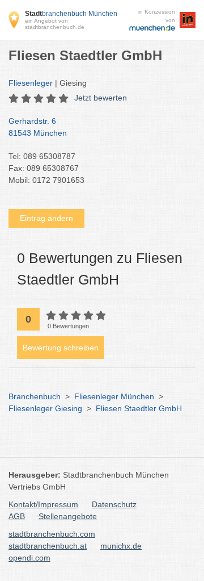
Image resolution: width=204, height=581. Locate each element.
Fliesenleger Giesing (45, 408)
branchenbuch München (71, 14)
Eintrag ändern (46, 218)
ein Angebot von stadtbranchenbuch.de (54, 24)
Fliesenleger (30, 82)
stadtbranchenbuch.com (51, 533)
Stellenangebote (68, 516)
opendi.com (29, 557)
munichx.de (121, 545)
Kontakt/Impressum (43, 504)
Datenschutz (114, 504)
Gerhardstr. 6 (37, 126)
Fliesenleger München (114, 396)
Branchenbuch (34, 396)
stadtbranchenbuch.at (47, 545)
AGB (16, 516)
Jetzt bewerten (100, 97)
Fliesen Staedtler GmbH (139, 408)
